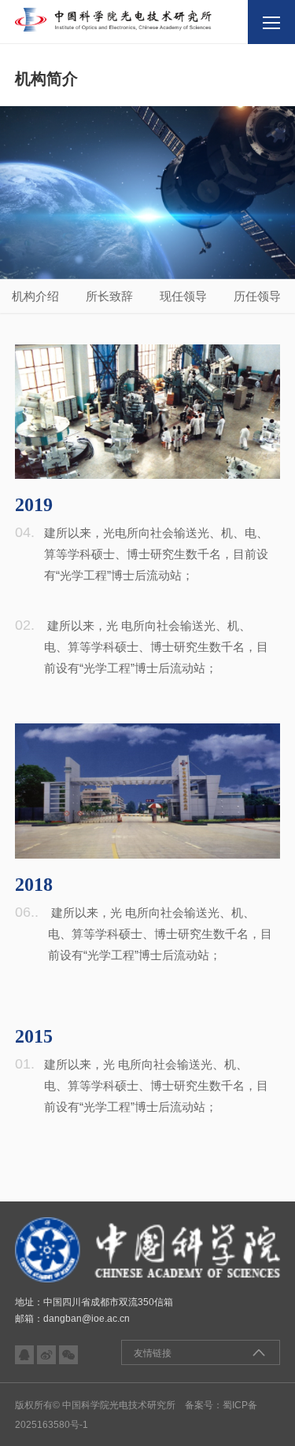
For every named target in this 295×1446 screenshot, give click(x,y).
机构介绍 (35, 296)
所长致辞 (109, 296)
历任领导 (257, 296)
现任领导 (183, 296)
